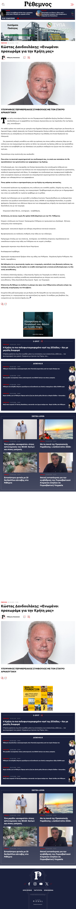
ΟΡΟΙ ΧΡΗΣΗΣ (27, 890)
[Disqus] (38, 520)
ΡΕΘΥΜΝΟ (4, 43)
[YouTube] (40, 883)
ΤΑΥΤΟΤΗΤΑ (38, 890)
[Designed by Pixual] (38, 901)
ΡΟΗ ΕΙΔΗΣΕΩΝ (8, 18)
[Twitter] (46, 883)
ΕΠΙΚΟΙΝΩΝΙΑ (48, 890)
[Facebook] (29, 883)
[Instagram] (35, 883)
